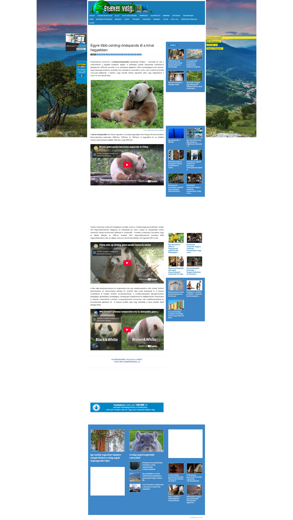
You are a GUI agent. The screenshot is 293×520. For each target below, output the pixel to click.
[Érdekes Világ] (146, 7)
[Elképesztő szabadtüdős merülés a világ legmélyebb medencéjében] (135, 466)
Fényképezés (188, 15)
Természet (143, 15)
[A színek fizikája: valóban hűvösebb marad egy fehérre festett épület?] (176, 305)
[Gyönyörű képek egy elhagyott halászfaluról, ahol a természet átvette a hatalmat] (194, 75)
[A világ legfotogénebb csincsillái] (146, 440)
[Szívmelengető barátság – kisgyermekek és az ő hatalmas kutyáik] (195, 261)
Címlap (92, 15)
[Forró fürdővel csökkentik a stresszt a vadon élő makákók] (135, 488)
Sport (127, 19)
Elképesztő (155, 15)
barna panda (101, 54)
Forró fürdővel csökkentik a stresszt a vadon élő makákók (153, 487)
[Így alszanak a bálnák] (176, 133)
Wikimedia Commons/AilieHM (156, 130)
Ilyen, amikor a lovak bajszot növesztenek (174, 498)
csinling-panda (111, 54)
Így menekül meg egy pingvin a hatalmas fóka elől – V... (194, 143)
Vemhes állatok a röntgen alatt (175, 83)
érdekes (120, 54)
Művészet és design (104, 19)
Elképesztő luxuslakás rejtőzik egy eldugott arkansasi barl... (175, 188)
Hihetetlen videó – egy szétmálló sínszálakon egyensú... (194, 499)
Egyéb (91, 23)
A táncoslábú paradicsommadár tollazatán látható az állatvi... (175, 478)
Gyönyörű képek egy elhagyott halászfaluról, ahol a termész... (194, 85)
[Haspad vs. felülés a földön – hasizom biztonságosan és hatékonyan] (194, 285)
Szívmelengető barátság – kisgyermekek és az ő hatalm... (194, 271)
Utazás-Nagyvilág (104, 15)
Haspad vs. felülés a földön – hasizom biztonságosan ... (194, 294)
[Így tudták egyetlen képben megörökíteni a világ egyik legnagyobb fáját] (107, 440)
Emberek (166, 15)
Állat (117, 15)
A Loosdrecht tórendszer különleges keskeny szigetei (193, 64)
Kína (125, 54)
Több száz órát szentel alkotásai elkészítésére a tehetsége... (175, 64)
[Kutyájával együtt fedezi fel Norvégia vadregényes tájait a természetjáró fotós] (194, 155)
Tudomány (146, 19)
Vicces (165, 19)
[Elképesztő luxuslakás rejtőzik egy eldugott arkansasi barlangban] (176, 178)
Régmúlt (118, 19)
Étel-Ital (175, 19)
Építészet (176, 15)
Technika (136, 19)
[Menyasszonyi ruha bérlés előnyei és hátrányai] (176, 285)
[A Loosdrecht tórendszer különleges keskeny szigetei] (194, 54)
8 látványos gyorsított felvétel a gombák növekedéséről (194, 478)
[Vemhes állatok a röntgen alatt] (176, 75)
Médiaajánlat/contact (196, 517)
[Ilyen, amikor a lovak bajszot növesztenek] (176, 490)
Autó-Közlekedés (129, 15)
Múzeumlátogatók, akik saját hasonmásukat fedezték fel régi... (176, 271)
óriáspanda (132, 54)
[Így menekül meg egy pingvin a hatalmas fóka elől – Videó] (194, 133)
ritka (139, 54)
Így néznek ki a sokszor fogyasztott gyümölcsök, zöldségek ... (174, 248)
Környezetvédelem (189, 19)
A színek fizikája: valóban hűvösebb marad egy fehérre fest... (176, 315)
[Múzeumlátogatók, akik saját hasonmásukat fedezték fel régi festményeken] (176, 261)
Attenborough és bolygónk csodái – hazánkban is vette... (175, 164)
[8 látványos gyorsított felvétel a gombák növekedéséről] (195, 468)
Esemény (156, 19)
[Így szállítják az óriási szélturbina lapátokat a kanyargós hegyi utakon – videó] (135, 477)
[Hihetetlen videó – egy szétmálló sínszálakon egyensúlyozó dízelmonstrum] (195, 490)
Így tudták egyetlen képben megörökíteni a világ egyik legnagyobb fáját (105, 457)
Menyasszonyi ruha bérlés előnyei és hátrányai (176, 294)
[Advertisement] (146, 32)
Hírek (91, 19)
